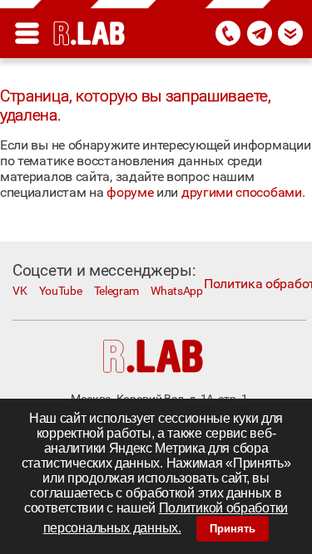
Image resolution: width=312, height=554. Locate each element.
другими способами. (243, 192)
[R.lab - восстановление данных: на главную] (89, 33)
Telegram (117, 291)
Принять (232, 528)
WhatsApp (177, 291)
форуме (129, 192)
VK (19, 291)
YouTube (60, 291)
